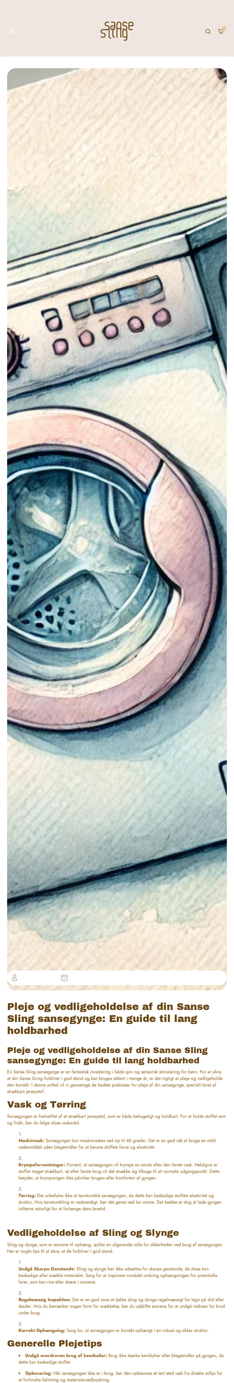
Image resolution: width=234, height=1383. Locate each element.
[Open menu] (12, 31)
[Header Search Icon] (208, 31)
